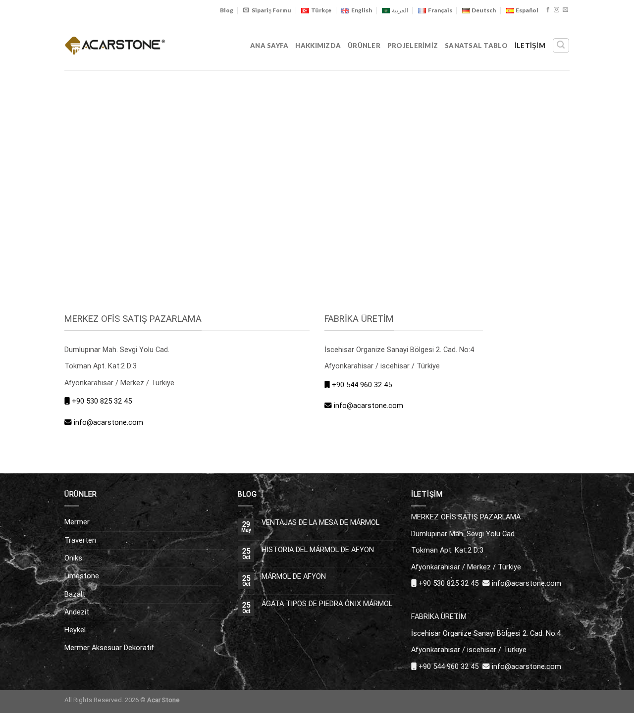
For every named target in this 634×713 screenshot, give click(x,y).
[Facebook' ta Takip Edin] (548, 10)
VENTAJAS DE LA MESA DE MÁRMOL (320, 522)
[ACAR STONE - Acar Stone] (115, 45)
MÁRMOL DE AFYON (294, 576)
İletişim (530, 46)
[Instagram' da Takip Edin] (556, 10)
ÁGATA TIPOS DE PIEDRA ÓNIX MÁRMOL (327, 604)
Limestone (81, 575)
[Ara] (561, 45)
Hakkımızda (318, 46)
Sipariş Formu (271, 10)
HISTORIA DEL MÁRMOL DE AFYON (318, 550)
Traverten (80, 540)
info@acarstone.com (108, 422)
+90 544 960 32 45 (362, 384)
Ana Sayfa (269, 46)
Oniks (73, 558)
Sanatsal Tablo (476, 46)
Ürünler (364, 46)
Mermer (77, 521)
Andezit (76, 612)
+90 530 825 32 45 (102, 401)
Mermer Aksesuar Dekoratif (109, 647)
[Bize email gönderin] (565, 10)
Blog (226, 10)
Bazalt (74, 594)
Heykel (75, 629)
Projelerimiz (412, 46)
